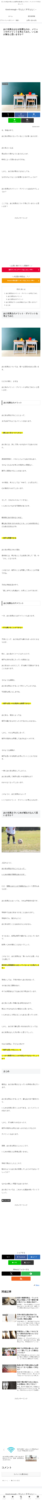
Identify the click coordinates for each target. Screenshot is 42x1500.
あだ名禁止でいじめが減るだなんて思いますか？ (21, 302)
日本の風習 (7, 1200)
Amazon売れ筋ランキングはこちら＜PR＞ (21, 280)
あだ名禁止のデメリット (15, 299)
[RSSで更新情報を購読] (21, 1279)
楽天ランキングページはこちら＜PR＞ (21, 269)
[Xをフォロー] (11, 1274)
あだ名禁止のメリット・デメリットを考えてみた (21, 293)
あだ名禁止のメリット (15, 296)
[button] (27, 120)
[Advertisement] (21, 58)
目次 (18, 289)
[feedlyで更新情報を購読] (30, 1274)
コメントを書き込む (21, 1474)
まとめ (8, 305)
